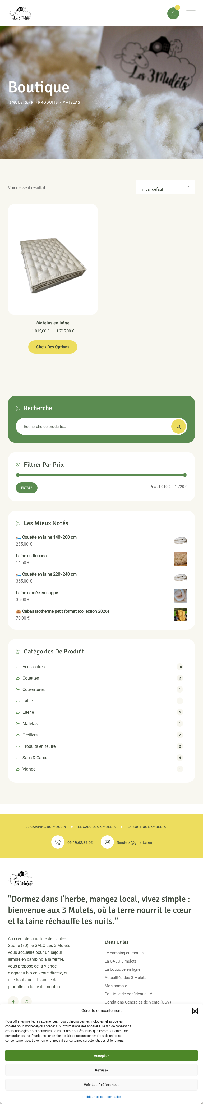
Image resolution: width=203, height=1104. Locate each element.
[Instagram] (26, 1001)
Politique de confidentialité (101, 1097)
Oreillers (30, 734)
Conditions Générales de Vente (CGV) (138, 1002)
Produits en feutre (39, 746)
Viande (28, 769)
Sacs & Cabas (35, 757)
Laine (27, 700)
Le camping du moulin (124, 953)
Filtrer (26, 488)
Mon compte (116, 985)
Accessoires (33, 666)
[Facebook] (13, 1001)
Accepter (101, 1055)
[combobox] (165, 187)
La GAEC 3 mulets (121, 961)
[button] (195, 1010)
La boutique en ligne (122, 969)
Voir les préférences (101, 1084)
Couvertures (33, 689)
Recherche (178, 426)
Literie (28, 712)
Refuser (101, 1070)
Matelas (30, 723)
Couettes (30, 678)
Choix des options (52, 347)
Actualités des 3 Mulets (125, 977)
